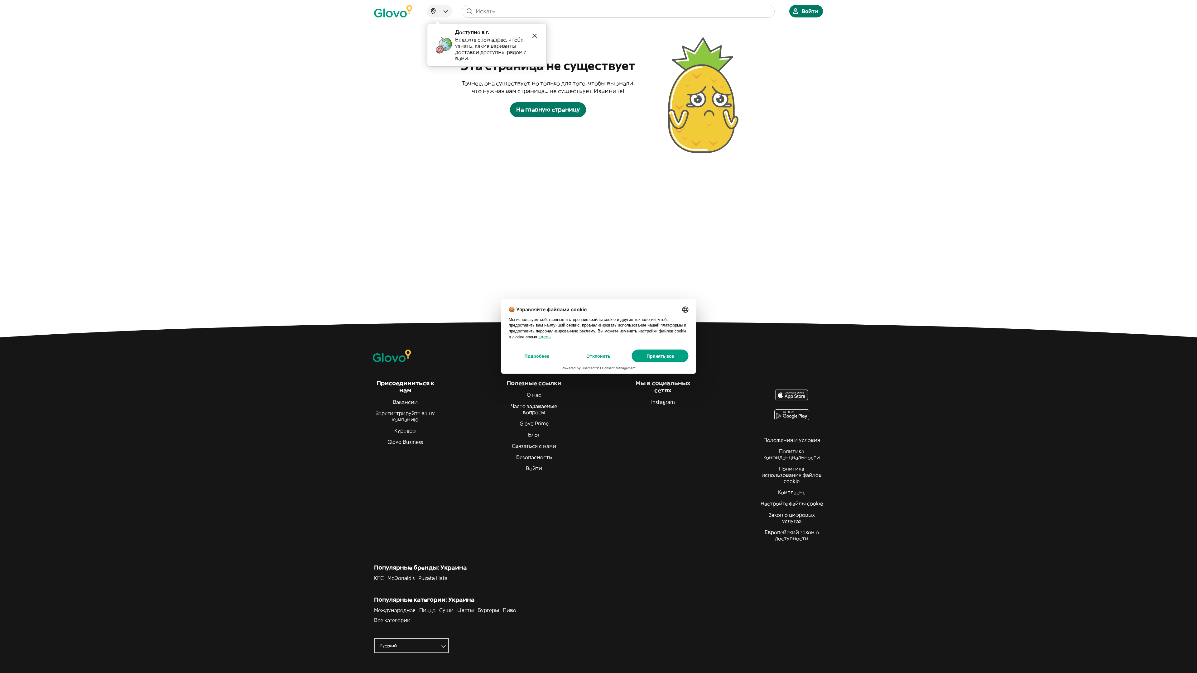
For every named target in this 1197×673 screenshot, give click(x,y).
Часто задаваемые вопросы (534, 409)
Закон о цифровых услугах (792, 518)
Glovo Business (405, 442)
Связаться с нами (534, 446)
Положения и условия (791, 440)
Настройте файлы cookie (792, 503)
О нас (534, 395)
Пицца (427, 610)
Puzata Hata (433, 578)
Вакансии (405, 402)
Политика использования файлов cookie (792, 474)
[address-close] (534, 36)
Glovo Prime (534, 423)
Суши (446, 610)
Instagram (663, 402)
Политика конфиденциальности (791, 454)
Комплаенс (791, 492)
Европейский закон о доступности (792, 535)
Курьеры (405, 430)
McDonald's (401, 578)
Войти (534, 468)
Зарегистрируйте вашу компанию (405, 416)
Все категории (392, 620)
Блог (534, 435)
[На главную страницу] (393, 11)
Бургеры (488, 610)
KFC (379, 578)
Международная (395, 610)
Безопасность (534, 457)
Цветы (465, 610)
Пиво (509, 610)
